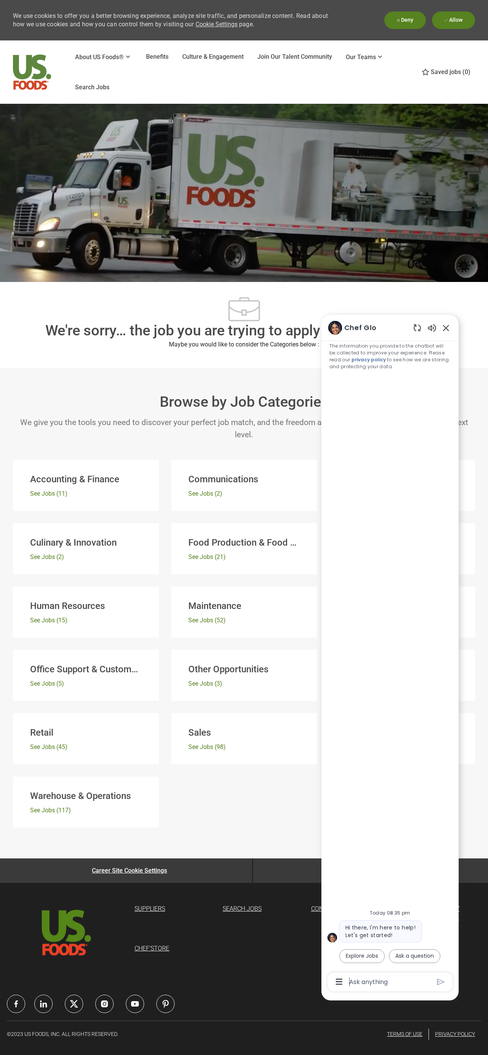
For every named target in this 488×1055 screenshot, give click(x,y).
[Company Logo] (32, 72)
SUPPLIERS (150, 908)
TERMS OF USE (404, 1034)
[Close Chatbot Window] (446, 327)
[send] (441, 982)
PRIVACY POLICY (455, 1034)
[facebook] (16, 1004)
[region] (390, 654)
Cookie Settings (217, 24)
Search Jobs (92, 87)
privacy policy (369, 359)
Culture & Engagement (213, 56)
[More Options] (339, 981)
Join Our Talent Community (294, 56)
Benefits (157, 56)
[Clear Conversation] (417, 327)
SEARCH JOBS (242, 908)
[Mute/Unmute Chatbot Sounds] (432, 327)
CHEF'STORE (152, 948)
